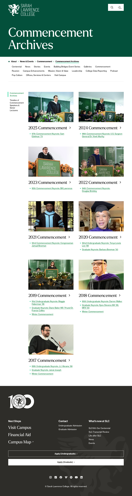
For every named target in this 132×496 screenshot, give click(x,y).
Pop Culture (17, 75)
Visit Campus (60, 75)
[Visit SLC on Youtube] (76, 477)
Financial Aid (19, 434)
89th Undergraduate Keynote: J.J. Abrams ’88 (52, 366)
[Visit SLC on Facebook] (60, 477)
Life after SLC (95, 435)
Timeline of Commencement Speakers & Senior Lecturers (16, 105)
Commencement (44, 61)
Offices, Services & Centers (38, 75)
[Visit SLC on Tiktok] (55, 477)
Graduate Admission (68, 429)
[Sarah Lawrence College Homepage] (21, 401)
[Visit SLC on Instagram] (50, 477)
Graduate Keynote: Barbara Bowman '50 (100, 249)
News (27, 66)
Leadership (77, 71)
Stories (37, 66)
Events (47, 66)
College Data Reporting (96, 71)
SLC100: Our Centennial (99, 428)
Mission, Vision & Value (58, 71)
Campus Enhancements (33, 71)
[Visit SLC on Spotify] (71, 477)
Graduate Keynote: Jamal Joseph (46, 370)
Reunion (15, 71)
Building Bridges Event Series (67, 66)
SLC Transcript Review (99, 432)
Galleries (88, 66)
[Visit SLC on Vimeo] (66, 477)
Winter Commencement (42, 314)
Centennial (17, 66)
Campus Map (25, 441)
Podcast (114, 71)
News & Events (27, 61)
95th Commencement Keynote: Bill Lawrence (52, 188)
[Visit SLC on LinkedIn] (81, 477)
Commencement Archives (67, 61)
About (14, 61)
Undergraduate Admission (70, 425)
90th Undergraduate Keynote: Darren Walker (102, 301)
